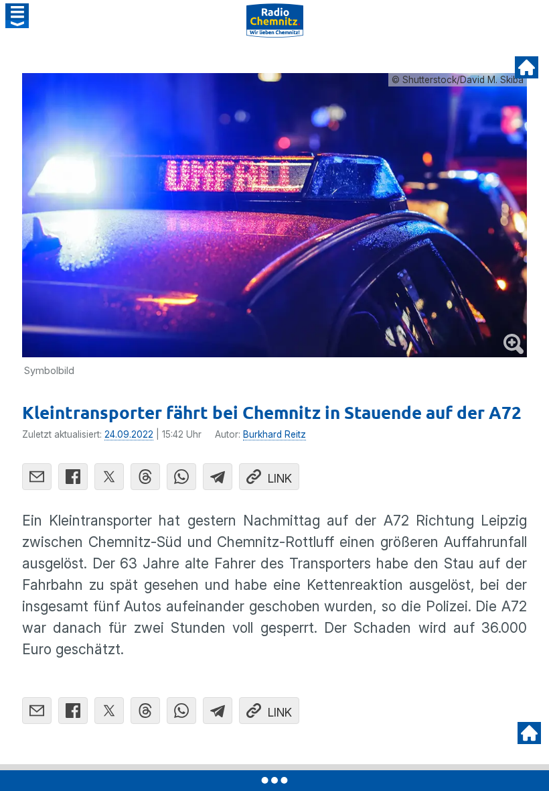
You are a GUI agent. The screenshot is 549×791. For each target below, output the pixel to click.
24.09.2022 (128, 434)
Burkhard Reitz (274, 434)
